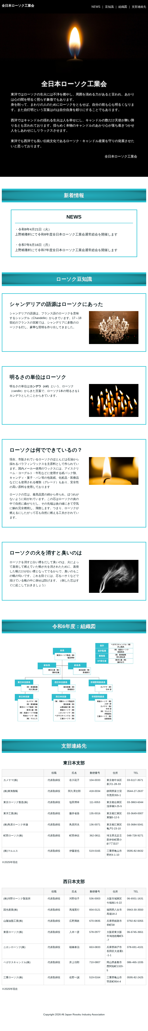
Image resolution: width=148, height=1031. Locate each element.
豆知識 (109, 6)
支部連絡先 (139, 6)
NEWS (96, 6)
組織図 (122, 6)
